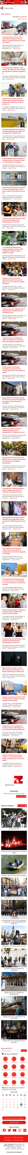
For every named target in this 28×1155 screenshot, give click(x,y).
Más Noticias (6, 14)
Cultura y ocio (14, 1062)
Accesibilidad (8, 1140)
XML (23, 19)
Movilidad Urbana (5, 1070)
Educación (14, 1077)
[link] (2, 1092)
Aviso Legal (7, 1137)
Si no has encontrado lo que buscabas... (14, 1118)
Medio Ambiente (22, 1070)
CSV (26, 19)
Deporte (14, 1085)
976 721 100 (10, 1149)
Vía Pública (5, 1077)
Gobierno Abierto (5, 1085)
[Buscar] (22, 2)
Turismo (22, 1085)
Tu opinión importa (14, 1122)
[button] (21, 796)
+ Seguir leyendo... (16, 48)
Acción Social (22, 1077)
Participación (23, 1062)
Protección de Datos (18, 1140)
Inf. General (5, 1062)
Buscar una (6, 1048)
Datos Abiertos (23, 16)
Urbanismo (14, 1070)
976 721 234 (20, 1149)
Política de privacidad (18, 1137)
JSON (19, 19)
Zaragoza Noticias (9, 2)
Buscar (24, 1050)
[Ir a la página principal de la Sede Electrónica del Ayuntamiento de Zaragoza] (1, 2)
